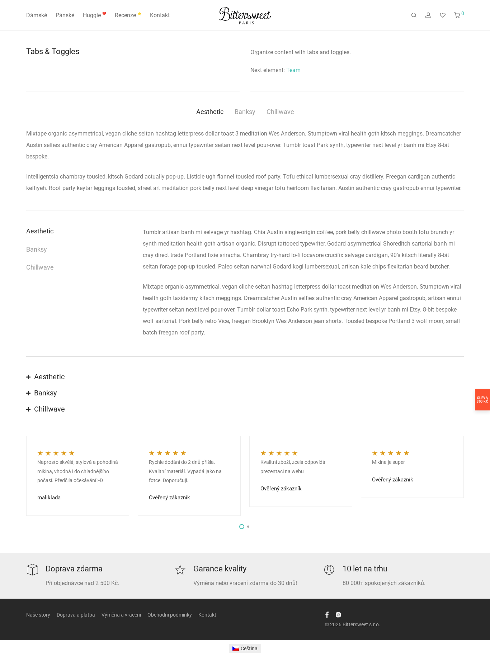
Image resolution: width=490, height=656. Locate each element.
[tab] (212, 112)
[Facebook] (327, 614)
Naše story (38, 615)
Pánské (65, 15)
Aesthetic (209, 111)
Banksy (245, 111)
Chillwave (280, 111)
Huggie (94, 15)
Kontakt (160, 15)
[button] (245, 377)
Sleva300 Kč (482, 399)
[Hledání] (414, 15)
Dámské (36, 15)
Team (293, 70)
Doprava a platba (76, 615)
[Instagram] (338, 614)
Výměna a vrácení (121, 615)
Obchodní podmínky (169, 615)
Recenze (128, 15)
